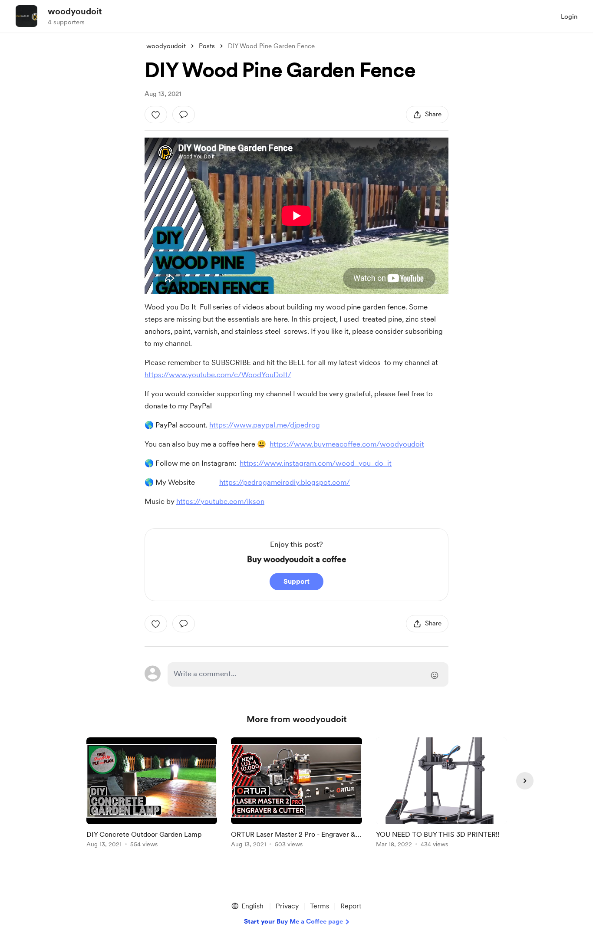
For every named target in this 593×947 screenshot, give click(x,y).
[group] (152, 794)
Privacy (287, 906)
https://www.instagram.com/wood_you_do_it (316, 463)
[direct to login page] (308, 674)
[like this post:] (156, 114)
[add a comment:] (183, 114)
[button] (247, 906)
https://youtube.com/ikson (220, 501)
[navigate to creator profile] (26, 16)
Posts (207, 46)
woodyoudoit (75, 11)
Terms (319, 906)
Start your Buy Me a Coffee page (293, 921)
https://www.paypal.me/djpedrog (264, 425)
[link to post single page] (152, 794)
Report (350, 906)
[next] (525, 780)
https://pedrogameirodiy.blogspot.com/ (284, 482)
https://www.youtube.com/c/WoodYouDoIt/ (218, 374)
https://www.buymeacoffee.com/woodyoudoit (347, 444)
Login (569, 16)
